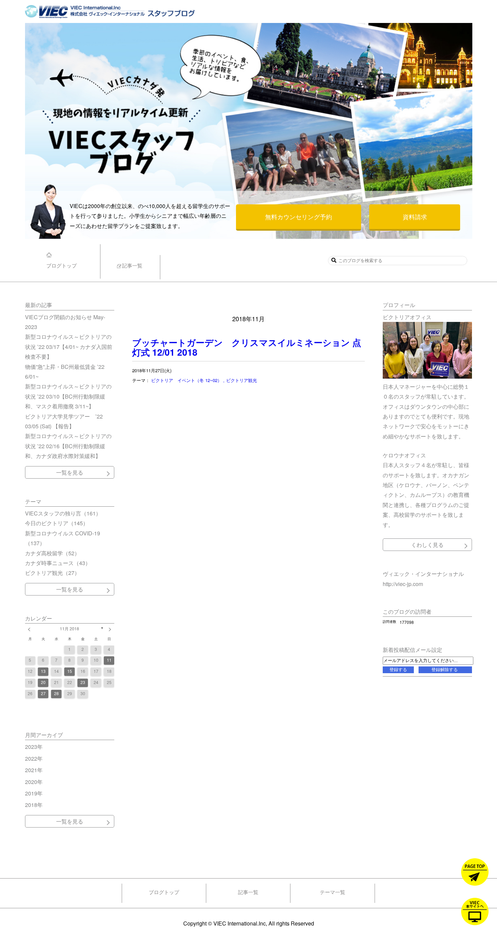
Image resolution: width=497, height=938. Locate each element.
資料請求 (415, 216)
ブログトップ (164, 891)
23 (82, 682)
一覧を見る (69, 472)
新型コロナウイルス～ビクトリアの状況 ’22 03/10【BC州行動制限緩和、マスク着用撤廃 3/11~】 (68, 396)
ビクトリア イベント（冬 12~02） (187, 380)
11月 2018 (69, 628)
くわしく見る (427, 544)
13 (43, 671)
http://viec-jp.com (403, 584)
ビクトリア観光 (241, 380)
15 (69, 671)
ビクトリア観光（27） (52, 572)
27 (43, 693)
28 (56, 693)
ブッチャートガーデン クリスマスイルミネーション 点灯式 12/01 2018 (246, 347)
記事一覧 (248, 891)
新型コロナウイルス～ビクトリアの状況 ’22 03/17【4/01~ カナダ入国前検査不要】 (68, 346)
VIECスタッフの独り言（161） (63, 513)
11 (109, 660)
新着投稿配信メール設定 (412, 649)
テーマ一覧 (332, 891)
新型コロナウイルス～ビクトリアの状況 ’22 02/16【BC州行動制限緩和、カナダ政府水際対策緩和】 (68, 446)
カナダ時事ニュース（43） (58, 563)
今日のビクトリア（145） (56, 523)
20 (43, 682)
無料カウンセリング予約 (298, 216)
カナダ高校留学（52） (52, 553)
